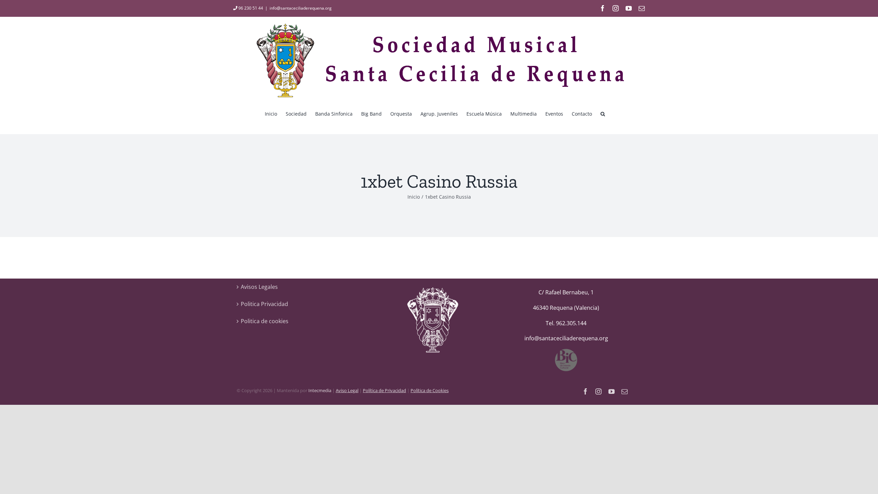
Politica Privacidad (264, 304)
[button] (603, 113)
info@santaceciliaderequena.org (301, 8)
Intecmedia (319, 390)
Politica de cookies (264, 321)
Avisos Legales (259, 287)
